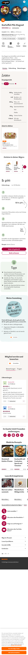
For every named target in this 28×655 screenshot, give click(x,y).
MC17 (10, 407)
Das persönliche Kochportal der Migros (12, 504)
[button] (5, 383)
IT (8, 553)
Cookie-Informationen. (16, 645)
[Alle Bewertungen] (5, 28)
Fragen (19, 369)
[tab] (14, 537)
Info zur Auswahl (16, 84)
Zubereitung (12, 68)
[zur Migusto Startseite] (6, 1)
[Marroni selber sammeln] (8, 489)
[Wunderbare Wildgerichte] (20, 489)
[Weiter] (24, 166)
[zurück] (3, 7)
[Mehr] (23, 401)
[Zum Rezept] (8, 458)
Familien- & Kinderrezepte (9, 38)
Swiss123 (11, 382)
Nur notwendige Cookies (14, 648)
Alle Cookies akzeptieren (14, 652)
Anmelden (15, 337)
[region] (14, 642)
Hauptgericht (21, 38)
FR (5, 553)
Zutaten (4, 68)
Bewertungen (21, 68)
